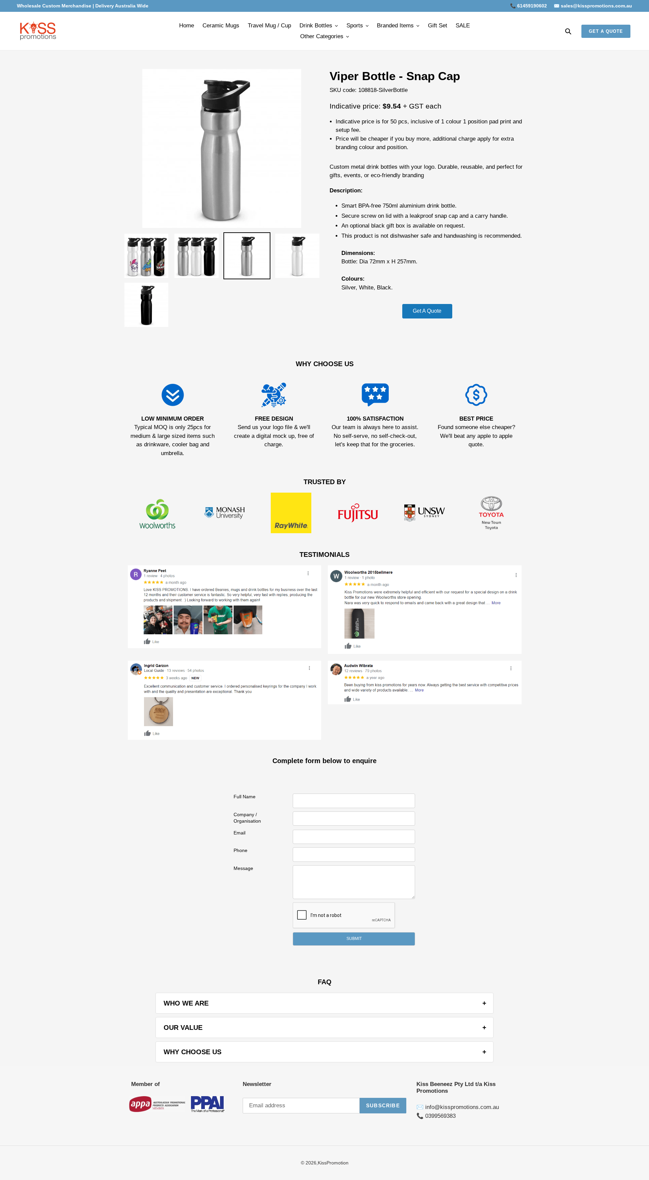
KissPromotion (333, 1162)
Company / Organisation (247, 818)
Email (239, 832)
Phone (240, 850)
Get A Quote (427, 311)
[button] (354, 939)
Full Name (245, 796)
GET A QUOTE (606, 31)
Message (243, 868)
